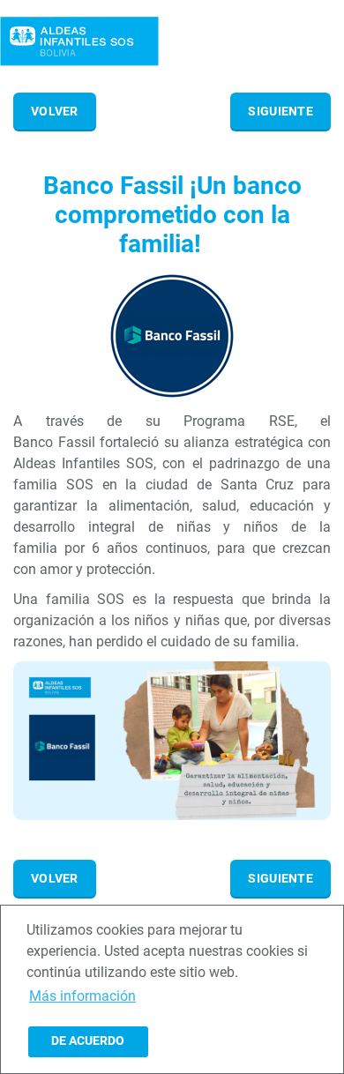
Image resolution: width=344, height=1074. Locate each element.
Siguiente (280, 111)
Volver (55, 111)
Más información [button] (82, 996)
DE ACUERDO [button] (87, 1040)
